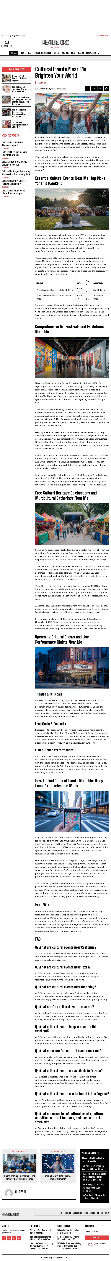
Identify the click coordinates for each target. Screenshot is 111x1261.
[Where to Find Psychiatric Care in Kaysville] (6, 78)
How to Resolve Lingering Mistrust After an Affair (20, 89)
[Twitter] (94, 88)
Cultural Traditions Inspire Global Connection (14, 163)
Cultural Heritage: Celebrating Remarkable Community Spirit (16, 173)
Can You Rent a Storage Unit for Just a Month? (21, 124)
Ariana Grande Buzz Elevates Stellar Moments (58, 1177)
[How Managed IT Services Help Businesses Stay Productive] (6, 112)
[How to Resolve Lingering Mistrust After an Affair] (6, 89)
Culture (5, 148)
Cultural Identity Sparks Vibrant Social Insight (13, 192)
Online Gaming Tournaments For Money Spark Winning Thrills (19, 1177)
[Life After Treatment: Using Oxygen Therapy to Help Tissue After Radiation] (6, 99)
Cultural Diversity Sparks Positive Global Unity (14, 182)
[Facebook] (87, 88)
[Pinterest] (100, 88)
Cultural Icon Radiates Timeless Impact (12, 144)
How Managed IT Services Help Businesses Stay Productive (19, 113)
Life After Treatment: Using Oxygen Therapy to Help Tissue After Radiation (21, 100)
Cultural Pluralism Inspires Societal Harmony (14, 154)
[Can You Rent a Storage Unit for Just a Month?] (6, 124)
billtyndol (50, 89)
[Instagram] (9, 1238)
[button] (99, 52)
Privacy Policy (93, 1245)
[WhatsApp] (106, 88)
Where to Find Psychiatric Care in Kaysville (20, 78)
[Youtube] (19, 1238)
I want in (96, 1238)
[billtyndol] (37, 89)
